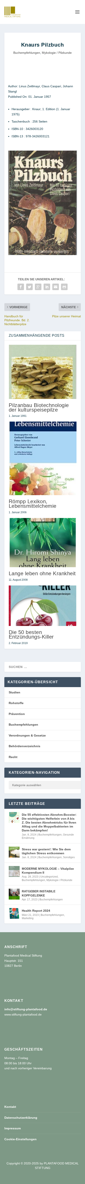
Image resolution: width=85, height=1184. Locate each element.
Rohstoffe (16, 703)
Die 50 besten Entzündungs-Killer (31, 634)
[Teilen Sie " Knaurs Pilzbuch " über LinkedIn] (46, 287)
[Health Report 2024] (14, 913)
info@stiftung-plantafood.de (25, 1009)
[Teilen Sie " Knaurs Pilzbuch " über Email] (55, 287)
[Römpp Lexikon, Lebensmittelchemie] (42, 458)
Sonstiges (69, 857)
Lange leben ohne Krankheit (42, 573)
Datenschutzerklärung (20, 1117)
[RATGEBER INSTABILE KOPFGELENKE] (14, 894)
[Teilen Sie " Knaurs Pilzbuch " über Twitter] (29, 287)
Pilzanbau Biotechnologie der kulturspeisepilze (39, 407)
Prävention (17, 714)
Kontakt (10, 1106)
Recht (13, 757)
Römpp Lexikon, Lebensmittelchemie (32, 503)
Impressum (12, 1128)
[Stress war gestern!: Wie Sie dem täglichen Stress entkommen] (14, 852)
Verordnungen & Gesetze (27, 735)
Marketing (28, 918)
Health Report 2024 (36, 910)
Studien (14, 692)
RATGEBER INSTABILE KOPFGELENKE (38, 893)
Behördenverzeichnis (24, 746)
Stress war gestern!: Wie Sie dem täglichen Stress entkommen (46, 851)
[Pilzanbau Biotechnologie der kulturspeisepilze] (42, 372)
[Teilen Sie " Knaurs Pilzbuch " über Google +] (38, 287)
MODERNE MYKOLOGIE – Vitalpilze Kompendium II (48, 870)
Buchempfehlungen (26, 52)
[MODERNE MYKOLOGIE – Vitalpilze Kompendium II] (14, 871)
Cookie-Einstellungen (20, 1139)
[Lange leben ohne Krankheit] (42, 542)
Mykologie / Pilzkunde (57, 52)
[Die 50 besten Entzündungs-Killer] (42, 605)
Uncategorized (49, 876)
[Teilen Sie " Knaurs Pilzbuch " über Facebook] (20, 287)
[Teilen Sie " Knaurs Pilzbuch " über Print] (64, 287)
